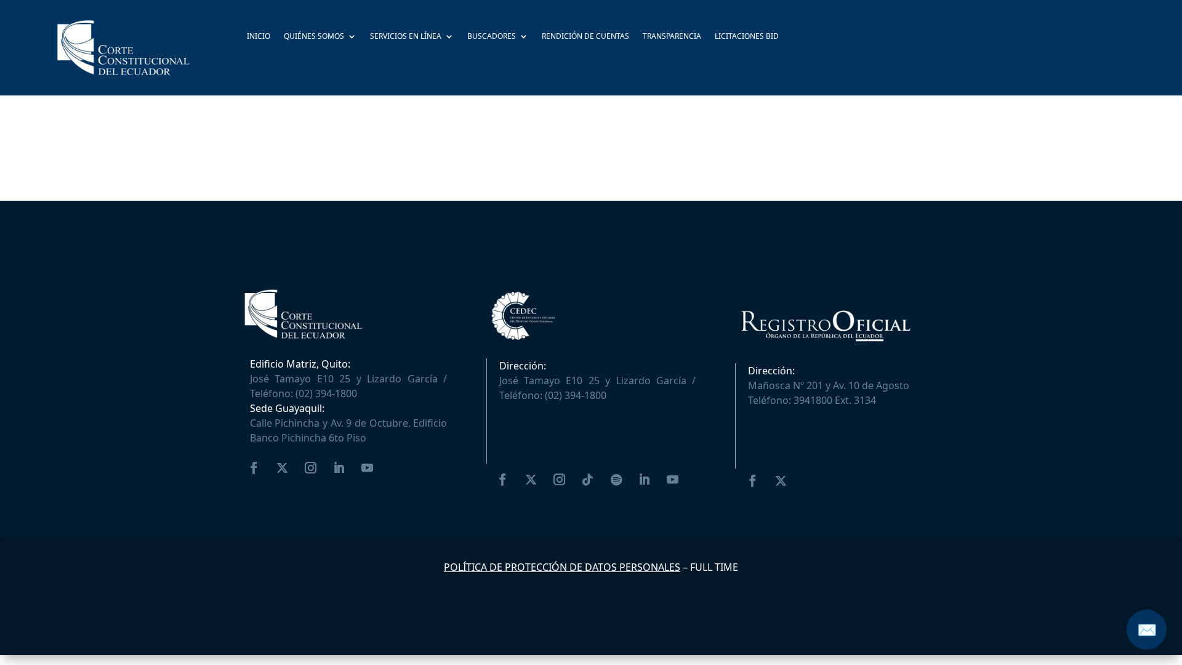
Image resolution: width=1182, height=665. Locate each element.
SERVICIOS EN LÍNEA (405, 37)
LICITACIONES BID (747, 37)
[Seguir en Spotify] (616, 479)
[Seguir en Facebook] (254, 468)
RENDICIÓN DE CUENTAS (585, 37)
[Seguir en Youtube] (367, 468)
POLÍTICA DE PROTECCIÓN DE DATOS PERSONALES (562, 567)
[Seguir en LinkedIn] (339, 468)
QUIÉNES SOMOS (314, 37)
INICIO (258, 37)
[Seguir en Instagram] (311, 468)
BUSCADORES (491, 37)
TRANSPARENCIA (672, 37)
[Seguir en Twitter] (282, 468)
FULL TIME (714, 567)
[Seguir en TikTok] (588, 479)
